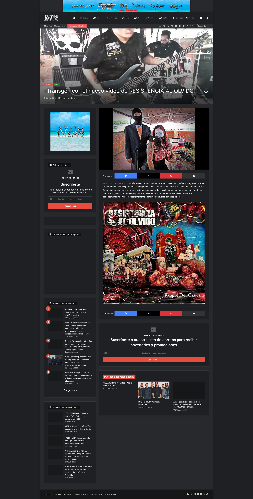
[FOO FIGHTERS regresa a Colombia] (153, 390)
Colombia (54, 34)
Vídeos (126, 18)
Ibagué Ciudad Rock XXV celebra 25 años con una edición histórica (75, 312)
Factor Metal (68, 494)
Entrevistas (112, 18)
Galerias (139, 18)
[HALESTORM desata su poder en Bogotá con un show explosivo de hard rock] (55, 441)
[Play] (153, 139)
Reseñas (164, 18)
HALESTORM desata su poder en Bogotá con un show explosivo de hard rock (78, 441)
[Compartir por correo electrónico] (193, 176)
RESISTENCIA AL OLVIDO (114, 183)
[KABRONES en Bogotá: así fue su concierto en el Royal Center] (55, 430)
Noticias (85, 18)
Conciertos (99, 18)
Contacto (191, 18)
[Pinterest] (171, 176)
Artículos (150, 18)
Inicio (47, 34)
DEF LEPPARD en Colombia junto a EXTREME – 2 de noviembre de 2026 (76, 416)
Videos (56, 84)
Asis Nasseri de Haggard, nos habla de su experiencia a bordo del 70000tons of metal (187, 404)
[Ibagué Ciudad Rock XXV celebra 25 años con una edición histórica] (55, 313)
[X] (148, 176)
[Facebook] (126, 176)
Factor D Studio (109, 494)
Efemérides (178, 18)
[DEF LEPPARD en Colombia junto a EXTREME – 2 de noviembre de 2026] (55, 417)
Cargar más (70, 390)
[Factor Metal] (51, 18)
